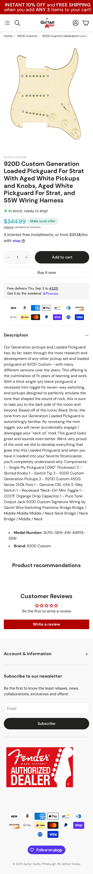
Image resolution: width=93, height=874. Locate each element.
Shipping (8, 227)
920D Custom (27, 36)
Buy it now (46, 272)
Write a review (46, 624)
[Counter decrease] (8, 257)
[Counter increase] (26, 257)
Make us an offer (42, 221)
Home (8, 36)
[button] (7, 22)
